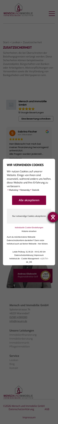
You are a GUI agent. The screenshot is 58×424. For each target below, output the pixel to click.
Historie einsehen (29, 231)
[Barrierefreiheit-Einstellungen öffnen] (53, 217)
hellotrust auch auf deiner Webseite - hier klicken (27, 244)
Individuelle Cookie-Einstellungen (29, 228)
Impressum (39, 255)
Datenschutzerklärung (23, 255)
